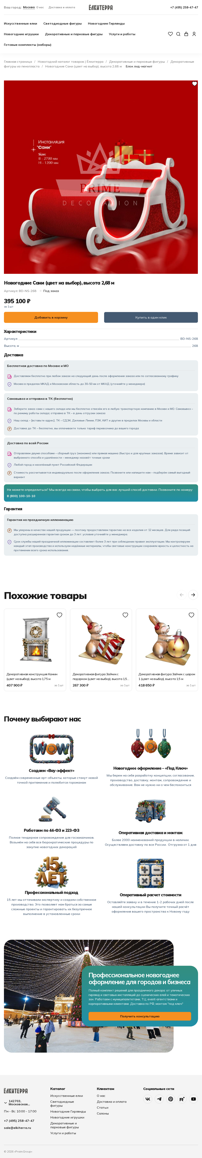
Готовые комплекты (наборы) (27, 45)
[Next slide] (193, 595)
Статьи (102, 1107)
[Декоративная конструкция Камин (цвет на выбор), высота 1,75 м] (35, 639)
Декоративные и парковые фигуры (74, 34)
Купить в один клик (151, 317)
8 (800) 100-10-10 (21, 496)
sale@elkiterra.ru (17, 1128)
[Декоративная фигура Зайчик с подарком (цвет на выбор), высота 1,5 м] (101, 639)
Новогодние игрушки (21, 34)
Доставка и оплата (62, 7)
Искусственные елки (20, 23)
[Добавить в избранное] (194, 83)
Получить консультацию (140, 1016)
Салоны (103, 1113)
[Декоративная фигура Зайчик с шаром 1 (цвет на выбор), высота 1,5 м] (166, 639)
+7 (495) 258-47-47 (184, 7)
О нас (40, 7)
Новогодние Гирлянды (106, 23)
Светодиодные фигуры (62, 23)
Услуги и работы (122, 34)
